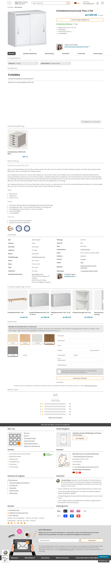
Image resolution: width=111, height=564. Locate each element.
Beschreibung (49, 53)
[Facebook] (11, 523)
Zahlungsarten (35, 446)
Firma (59, 345)
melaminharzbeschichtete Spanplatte (88, 267)
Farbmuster (81, 53)
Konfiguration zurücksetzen (91, 122)
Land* (59, 358)
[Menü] (9, 3)
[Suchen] (68, 3)
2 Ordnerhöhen (85, 249)
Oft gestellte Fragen (30, 438)
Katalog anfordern (29, 441)
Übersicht (11, 53)
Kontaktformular (69, 276)
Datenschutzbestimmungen (66, 549)
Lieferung (27, 446)
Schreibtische (13, 485)
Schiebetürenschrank (38, 257)
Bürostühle (12, 488)
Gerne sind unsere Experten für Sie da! (76, 47)
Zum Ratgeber (80, 438)
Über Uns (27, 433)
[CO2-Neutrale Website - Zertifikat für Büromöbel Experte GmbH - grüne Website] (48, 454)
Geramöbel (35, 274)
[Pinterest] (21, 523)
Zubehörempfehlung (29, 53)
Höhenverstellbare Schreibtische (19, 483)
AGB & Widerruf (30, 558)
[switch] (5, 561)
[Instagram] (15, 523)
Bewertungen (98, 53)
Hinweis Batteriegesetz (31, 443)
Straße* (60, 350)
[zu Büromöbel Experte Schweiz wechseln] (80, 472)
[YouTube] (24, 523)
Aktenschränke (14, 491)
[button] (50, 3)
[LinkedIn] (18, 523)
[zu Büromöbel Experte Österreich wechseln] (77, 472)
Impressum (14, 558)
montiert (83, 259)
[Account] (97, 3)
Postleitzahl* (61, 355)
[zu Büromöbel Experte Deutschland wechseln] (74, 472)
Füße (81, 262)
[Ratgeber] (8, 523)
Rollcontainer (13, 493)
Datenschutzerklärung (91, 385)
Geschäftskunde (88, 3)
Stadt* (76, 355)
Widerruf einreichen (62, 558)
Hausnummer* (94, 350)
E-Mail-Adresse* (45, 540)
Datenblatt (65, 53)
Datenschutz (45, 558)
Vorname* (61, 336)
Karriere (26, 436)
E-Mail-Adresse (62, 365)
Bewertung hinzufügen (55, 417)
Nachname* (61, 340)
